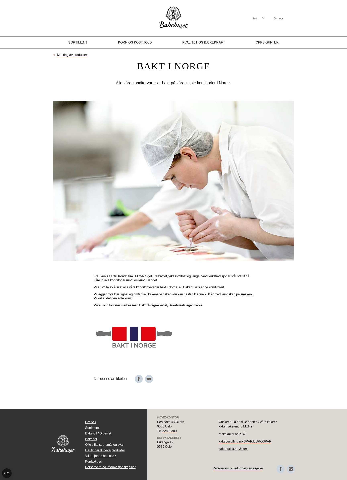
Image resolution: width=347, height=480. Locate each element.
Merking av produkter (72, 55)
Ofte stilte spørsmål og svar (104, 444)
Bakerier (91, 439)
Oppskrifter (267, 42)
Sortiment (77, 42)
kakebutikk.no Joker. (233, 449)
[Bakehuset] (173, 28)
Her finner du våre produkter (105, 450)
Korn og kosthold (135, 42)
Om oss (279, 18)
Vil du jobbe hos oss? (100, 456)
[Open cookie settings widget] (7, 473)
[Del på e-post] (149, 379)
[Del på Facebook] (139, 379)
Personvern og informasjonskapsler (110, 467)
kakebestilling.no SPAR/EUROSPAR (245, 441)
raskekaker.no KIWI (232, 434)
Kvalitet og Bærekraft (203, 42)
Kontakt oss (93, 461)
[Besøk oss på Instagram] (291, 469)
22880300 (169, 431)
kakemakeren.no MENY (236, 426)
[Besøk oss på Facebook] (281, 469)
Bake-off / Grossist (98, 433)
